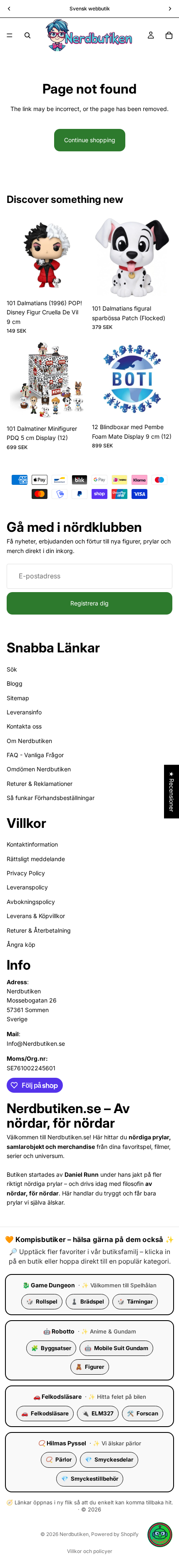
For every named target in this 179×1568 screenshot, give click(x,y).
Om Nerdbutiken (29, 740)
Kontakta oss (24, 726)
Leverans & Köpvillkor (36, 915)
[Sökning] (27, 35)
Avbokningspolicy (31, 901)
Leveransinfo (24, 711)
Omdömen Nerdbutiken (39, 769)
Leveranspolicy (27, 887)
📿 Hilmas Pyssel (62, 1443)
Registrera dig (89, 603)
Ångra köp (21, 944)
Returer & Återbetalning (39, 929)
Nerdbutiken (74, 1534)
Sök (12, 668)
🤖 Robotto (59, 1331)
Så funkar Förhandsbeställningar (50, 797)
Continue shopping (89, 139)
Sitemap (18, 697)
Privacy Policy (26, 873)
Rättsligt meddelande (36, 858)
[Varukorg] (169, 35)
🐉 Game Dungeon (48, 1285)
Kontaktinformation (32, 844)
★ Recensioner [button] (171, 791)
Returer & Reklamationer (39, 783)
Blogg (14, 683)
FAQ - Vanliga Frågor (35, 754)
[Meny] (9, 35)
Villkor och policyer (89, 1551)
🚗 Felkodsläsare (57, 1396)
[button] (159, 1534)
